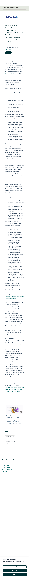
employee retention (9, 443)
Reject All (14, 570)
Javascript (4, 471)
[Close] (26, 559)
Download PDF (5, 465)
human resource (9, 433)
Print (3, 463)
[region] (14, 567)
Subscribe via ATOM (7, 469)
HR (14, 433)
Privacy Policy (6, 564)
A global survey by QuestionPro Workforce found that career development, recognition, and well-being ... (13, 422)
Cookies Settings (14, 566)
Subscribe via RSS (6, 467)
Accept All (14, 574)
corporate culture (9, 438)
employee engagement (10, 441)
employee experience (10, 436)
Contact (7, 450)
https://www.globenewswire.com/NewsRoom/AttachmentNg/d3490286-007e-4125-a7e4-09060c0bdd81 (14, 389)
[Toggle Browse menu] (24, 7)
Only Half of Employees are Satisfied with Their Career (13, 416)
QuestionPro (8, 49)
